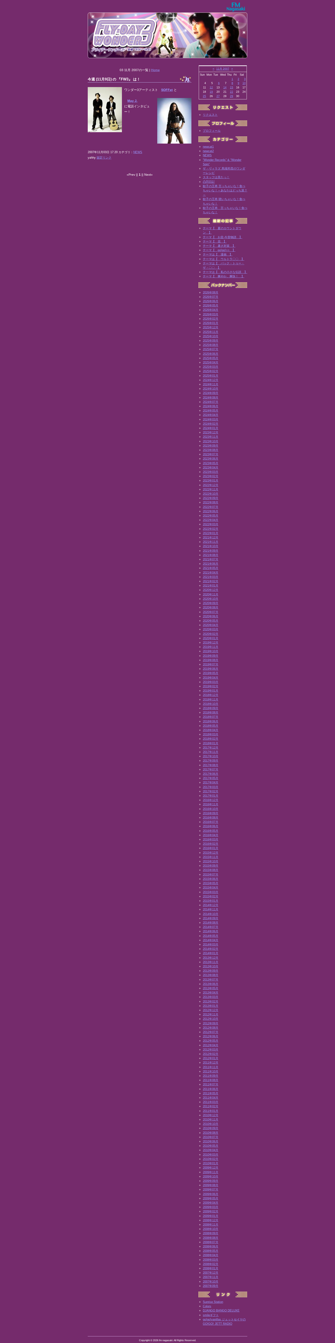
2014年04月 (210, 940)
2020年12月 (210, 590)
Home (155, 70)
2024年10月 (210, 388)
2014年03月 (210, 944)
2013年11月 (210, 962)
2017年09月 (210, 760)
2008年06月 (210, 1246)
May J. (132, 101)
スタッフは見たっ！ (216, 177)
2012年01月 (210, 1058)
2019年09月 (210, 655)
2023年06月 (210, 458)
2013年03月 (210, 997)
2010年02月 (210, 1159)
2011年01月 (210, 1111)
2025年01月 (210, 375)
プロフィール (212, 130)
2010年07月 (210, 1137)
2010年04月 (210, 1150)
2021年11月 (210, 542)
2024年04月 (210, 415)
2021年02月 (210, 581)
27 (218, 96)
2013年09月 (210, 970)
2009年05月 (210, 1198)
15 (231, 87)
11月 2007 (222, 68)
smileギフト (211, 1315)
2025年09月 (210, 340)
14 (225, 87)
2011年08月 (210, 1080)
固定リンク (104, 157)
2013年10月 (210, 966)
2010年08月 (210, 1132)
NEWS (137, 152)
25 (204, 96)
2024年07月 (210, 402)
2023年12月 (210, 432)
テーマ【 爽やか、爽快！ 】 (223, 276)
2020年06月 (210, 616)
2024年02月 (210, 423)
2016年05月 (210, 831)
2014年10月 (210, 914)
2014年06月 (210, 931)
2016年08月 (210, 817)
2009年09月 (210, 1181)
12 (211, 87)
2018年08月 (210, 712)
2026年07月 (210, 297)
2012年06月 (210, 1036)
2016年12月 (210, 800)
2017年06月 (210, 774)
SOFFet (167, 90)
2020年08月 (210, 607)
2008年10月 (210, 1229)
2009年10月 (210, 1176)
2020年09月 (210, 603)
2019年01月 (210, 690)
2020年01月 (210, 638)
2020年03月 (210, 629)
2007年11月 (210, 1277)
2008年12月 (210, 1220)
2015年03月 (210, 892)
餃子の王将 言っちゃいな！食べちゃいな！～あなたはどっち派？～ (225, 190)
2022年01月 (210, 533)
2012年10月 (210, 1019)
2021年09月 (210, 550)
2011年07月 (210, 1084)
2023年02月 (210, 476)
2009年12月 (210, 1167)
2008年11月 (210, 1224)
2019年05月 (210, 673)
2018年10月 (210, 704)
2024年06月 (210, 406)
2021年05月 (210, 568)
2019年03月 (210, 682)
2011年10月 (210, 1071)
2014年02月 (210, 949)
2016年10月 (210, 809)
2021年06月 (210, 563)
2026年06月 (210, 301)
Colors (207, 1306)
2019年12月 (210, 642)
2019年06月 (210, 668)
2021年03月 (210, 577)
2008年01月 (210, 1268)
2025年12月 (210, 327)
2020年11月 (210, 594)
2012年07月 (210, 1032)
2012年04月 (210, 1045)
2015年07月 (210, 874)
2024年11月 (210, 384)
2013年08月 (210, 975)
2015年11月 (210, 857)
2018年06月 (210, 721)
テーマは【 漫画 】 (217, 254)
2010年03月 (210, 1154)
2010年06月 (210, 1141)
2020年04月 (210, 625)
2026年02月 (210, 318)
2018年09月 (210, 708)
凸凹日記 (209, 181)
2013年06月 (210, 984)
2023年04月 (210, 467)
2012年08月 (210, 1027)
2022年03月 (210, 524)
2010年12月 (210, 1115)
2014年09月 (210, 918)
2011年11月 (210, 1067)
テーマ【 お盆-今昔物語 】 (222, 237)
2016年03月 (210, 839)
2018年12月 (210, 695)
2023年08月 (210, 450)
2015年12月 (210, 852)
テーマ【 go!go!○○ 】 (219, 250)
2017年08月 (210, 765)
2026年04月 (210, 310)
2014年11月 (210, 909)
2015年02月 (210, 896)
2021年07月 (210, 559)
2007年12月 (210, 1272)
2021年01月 (210, 585)
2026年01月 (210, 323)
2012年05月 (210, 1040)
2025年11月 (210, 332)
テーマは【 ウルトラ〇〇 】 (223, 259)
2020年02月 (210, 634)
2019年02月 (210, 686)
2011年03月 (210, 1102)
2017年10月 (210, 756)
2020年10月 (210, 599)
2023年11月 (210, 436)
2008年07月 (210, 1242)
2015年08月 (210, 870)
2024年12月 (210, 380)
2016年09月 (210, 813)
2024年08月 (210, 397)
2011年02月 (210, 1106)
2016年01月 (210, 848)
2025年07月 (210, 349)
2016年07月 (210, 822)
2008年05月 (210, 1251)
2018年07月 (210, 717)
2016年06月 (210, 826)
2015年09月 (210, 865)
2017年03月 (210, 787)
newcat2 (208, 151)
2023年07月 (210, 454)
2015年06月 (210, 879)
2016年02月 (210, 843)
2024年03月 (210, 419)
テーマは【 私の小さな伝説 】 (225, 272)
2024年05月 (210, 410)
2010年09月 (210, 1128)
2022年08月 (210, 502)
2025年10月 (210, 336)
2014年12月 (210, 905)
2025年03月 (210, 367)
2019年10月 (210, 651)
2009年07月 (210, 1189)
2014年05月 (210, 936)
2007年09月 (210, 1286)
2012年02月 (210, 1054)
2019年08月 (210, 660)
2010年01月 (210, 1163)
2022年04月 (210, 520)
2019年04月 (210, 677)
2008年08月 (210, 1238)
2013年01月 (210, 1006)
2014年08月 (210, 922)
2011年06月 (210, 1089)
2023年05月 (210, 463)
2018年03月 (210, 734)
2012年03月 (210, 1049)
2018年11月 (210, 699)
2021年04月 (210, 572)
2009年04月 (210, 1202)
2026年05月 (210, 305)
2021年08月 (210, 555)
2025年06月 (210, 354)
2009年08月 (210, 1185)
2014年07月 (210, 927)
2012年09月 (210, 1023)
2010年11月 (210, 1119)
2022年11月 (210, 489)
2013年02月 (210, 1001)
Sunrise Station (213, 1302)
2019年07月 (210, 664)
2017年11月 (210, 752)
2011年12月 (210, 1062)
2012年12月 (210, 1010)
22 (231, 91)
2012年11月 (210, 1014)
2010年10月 (210, 1124)
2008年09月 (210, 1233)
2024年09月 (210, 393)
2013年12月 (210, 957)
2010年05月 (210, 1145)
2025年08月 (210, 345)
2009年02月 (210, 1211)
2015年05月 (210, 883)
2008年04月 (210, 1255)
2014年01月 (210, 953)
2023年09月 (210, 445)
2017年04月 (210, 782)
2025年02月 (210, 371)
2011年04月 (210, 1097)
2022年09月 (210, 498)
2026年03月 (210, 314)
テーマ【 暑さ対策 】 (219, 245)
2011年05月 (210, 1093)
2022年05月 (210, 515)
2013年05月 (210, 988)
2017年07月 (210, 769)
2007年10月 (210, 1281)
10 (244, 83)
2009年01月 (210, 1216)
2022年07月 (210, 507)
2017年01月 (210, 795)
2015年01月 (210, 900)
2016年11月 (210, 804)
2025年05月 (210, 358)
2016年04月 (210, 835)
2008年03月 (210, 1259)
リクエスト (210, 114)
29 (231, 96)
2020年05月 (210, 620)
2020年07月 (210, 612)
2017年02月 (210, 791)
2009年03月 (210, 1207)
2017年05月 (210, 778)
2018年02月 (210, 738)
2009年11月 (210, 1172)
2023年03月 (210, 472)
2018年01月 (210, 743)
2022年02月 (210, 529)
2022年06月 (210, 511)
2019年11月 (210, 647)
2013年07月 (210, 979)
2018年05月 (210, 725)
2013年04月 (210, 992)
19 (211, 91)
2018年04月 (210, 730)
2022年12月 (210, 485)
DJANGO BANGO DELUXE (221, 1310)
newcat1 (208, 146)
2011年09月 (210, 1075)
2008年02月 (210, 1264)
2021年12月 (210, 537)
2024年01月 (210, 428)
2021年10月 (210, 546)
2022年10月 (210, 493)
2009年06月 (210, 1194)
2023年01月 (210, 480)
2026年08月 (210, 292)
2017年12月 (210, 747)
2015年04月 (210, 887)
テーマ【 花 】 (215, 241)
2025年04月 (210, 362)
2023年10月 (210, 441)
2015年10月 (210, 861)
